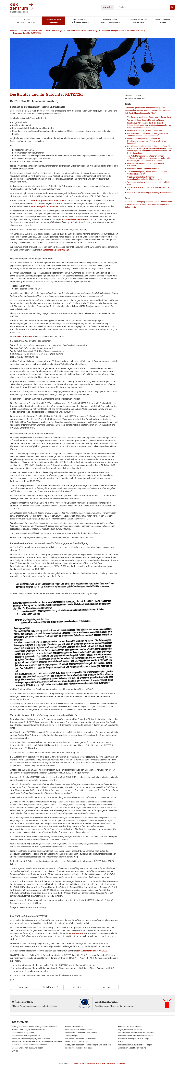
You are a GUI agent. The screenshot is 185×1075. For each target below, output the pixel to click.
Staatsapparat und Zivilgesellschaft (26, 1036)
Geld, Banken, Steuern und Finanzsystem (81, 1033)
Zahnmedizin (130, 207)
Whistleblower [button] (109, 21)
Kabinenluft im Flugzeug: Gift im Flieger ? (134, 1039)
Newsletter (107, 7)
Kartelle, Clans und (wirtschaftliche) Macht (28, 1030)
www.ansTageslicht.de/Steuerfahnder (48, 200)
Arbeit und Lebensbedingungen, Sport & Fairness (31, 1039)
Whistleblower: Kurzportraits (23, 1033)
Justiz (157, 202)
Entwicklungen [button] (25, 21)
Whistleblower (106, 1001)
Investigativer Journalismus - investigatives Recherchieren (34, 1027)
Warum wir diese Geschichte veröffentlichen (145, 120)
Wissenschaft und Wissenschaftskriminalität (135, 1036)
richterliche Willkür (147, 204)
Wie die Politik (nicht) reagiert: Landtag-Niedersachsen (149, 192)
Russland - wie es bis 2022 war (130, 1027)
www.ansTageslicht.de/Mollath (45, 206)
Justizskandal (166, 202)
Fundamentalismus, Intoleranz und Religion (135, 1045)
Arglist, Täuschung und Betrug (130, 1030)
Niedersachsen (132, 204)
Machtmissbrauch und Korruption (78, 1030)
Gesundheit (130, 202)
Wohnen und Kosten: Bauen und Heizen (27, 1048)
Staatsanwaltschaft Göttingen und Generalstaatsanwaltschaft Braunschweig (144, 178)
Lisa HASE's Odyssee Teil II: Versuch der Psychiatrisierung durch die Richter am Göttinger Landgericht (147, 141)
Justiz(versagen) (71, 1036)
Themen (53, 21)
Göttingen (140, 202)
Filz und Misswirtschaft (74, 1027)
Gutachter (149, 202)
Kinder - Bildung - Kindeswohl (76, 1042)
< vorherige (23, 987)
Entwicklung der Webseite (95, 1063)
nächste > (77, 987)
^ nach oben (106, 987)
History (121, 1042)
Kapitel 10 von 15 (50, 987)
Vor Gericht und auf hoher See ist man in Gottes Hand (149, 117)
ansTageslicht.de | (78, 1063)
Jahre (163, 21)
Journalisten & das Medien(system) (132, 1048)
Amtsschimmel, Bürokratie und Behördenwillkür (136, 1033)
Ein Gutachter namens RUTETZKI (77, 219)
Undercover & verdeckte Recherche (78, 1048)
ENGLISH (15, 1051)
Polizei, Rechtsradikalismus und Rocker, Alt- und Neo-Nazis (88, 1045)
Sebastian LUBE (76, 933)
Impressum (120, 1063)
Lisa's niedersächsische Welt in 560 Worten (145, 130)
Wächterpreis (22, 1001)
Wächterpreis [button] (79, 21)
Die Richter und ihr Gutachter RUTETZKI (143, 169)
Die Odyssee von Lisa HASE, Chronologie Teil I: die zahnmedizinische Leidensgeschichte (147, 134)
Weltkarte (138, 21)
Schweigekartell (162, 204)
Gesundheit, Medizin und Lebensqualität (80, 1039)
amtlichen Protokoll (22, 336)
